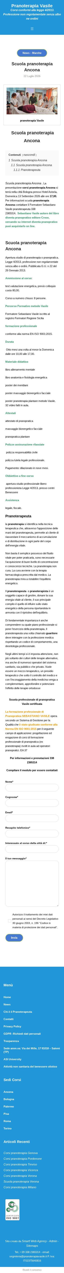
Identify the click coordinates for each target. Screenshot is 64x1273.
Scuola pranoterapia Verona (21, 1181)
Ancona (8, 1091)
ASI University (12, 1059)
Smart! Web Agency (34, 1241)
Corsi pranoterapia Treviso (20, 1164)
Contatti (9, 1019)
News (26, 52)
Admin (53, 1241)
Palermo (9, 1106)
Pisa (6, 1113)
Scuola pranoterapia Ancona (23, 183)
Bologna (9, 1099)
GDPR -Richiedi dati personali (22, 1033)
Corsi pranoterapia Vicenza (21, 1170)
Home (7, 997)
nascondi (29, 154)
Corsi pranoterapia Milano (20, 1187)
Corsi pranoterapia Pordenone (23, 1158)
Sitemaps (32, 1245)
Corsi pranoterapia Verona (20, 1175)
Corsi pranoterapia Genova (21, 1153)
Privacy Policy (12, 1026)
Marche (36, 52)
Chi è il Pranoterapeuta (18, 1011)
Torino (8, 1128)
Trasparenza (11, 1041)
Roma (7, 1121)
